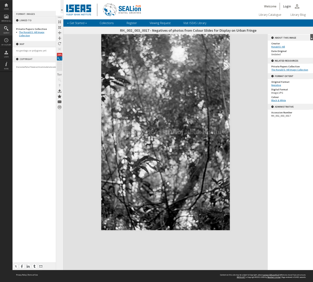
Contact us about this (59, 102)
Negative (276, 85)
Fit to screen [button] (59, 27)
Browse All (6, 21)
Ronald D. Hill (278, 46)
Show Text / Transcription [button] (59, 74)
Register (131, 23)
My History (6, 45)
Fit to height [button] (59, 38)
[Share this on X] (16, 264)
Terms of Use (33, 275)
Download (59, 91)
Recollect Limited (273, 277)
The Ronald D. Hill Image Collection (289, 69)
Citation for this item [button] (59, 107)
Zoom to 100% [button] (59, 49)
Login (6, 57)
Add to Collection (59, 96)
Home (6, 9)
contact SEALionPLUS (271, 275)
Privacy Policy (21, 275)
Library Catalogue (270, 15)
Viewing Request (160, 23)
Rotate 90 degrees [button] (59, 43)
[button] (59, 58)
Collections (107, 23)
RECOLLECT (241, 277)
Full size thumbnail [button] (59, 22)
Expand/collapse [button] (311, 37)
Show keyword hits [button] (59, 80)
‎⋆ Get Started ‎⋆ (77, 23)
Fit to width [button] (59, 32)
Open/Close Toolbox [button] (61, 6)
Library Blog (298, 15)
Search (6, 33)
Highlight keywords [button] (59, 85)
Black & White (278, 100)
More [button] (6, 69)
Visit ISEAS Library (194, 23)
